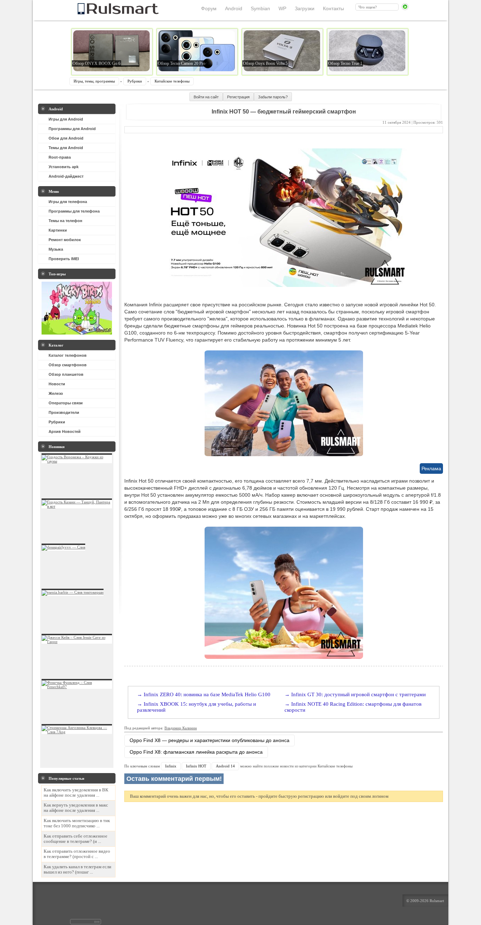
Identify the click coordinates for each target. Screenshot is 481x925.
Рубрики (134, 81)
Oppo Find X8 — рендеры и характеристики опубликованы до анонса (209, 740)
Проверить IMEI (64, 259)
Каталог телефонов (68, 355)
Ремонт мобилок (65, 240)
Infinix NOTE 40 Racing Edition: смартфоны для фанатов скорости (353, 707)
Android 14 (225, 766)
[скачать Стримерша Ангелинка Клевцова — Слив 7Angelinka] (77, 732)
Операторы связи (66, 403)
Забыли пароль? (273, 97)
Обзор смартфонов (68, 365)
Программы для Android (72, 129)
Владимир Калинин (180, 728)
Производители (64, 412)
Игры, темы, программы (94, 81)
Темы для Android (66, 148)
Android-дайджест (66, 176)
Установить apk (64, 167)
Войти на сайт (206, 97)
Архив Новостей (65, 431)
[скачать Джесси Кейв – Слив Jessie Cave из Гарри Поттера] (77, 641)
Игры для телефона (68, 202)
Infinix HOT (196, 766)
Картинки (58, 230)
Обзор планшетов (66, 374)
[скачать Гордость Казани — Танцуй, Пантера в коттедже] (77, 506)
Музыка (56, 249)
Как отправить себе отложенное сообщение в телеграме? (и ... (75, 839)
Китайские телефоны (172, 81)
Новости (57, 384)
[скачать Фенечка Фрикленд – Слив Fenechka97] (77, 687)
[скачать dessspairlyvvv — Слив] (63, 547)
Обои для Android (66, 138)
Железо (56, 393)
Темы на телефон (65, 221)
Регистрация (238, 97)
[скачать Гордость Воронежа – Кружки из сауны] (77, 461)
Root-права (60, 157)
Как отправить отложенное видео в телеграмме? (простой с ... (77, 854)
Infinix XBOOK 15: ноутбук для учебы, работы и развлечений (196, 707)
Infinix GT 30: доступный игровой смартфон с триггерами (358, 694)
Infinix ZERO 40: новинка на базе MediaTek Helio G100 (207, 694)
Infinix (170, 766)
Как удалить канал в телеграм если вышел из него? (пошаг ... (77, 869)
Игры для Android (66, 119)
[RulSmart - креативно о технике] (106, 12)
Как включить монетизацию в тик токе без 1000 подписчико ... (77, 823)
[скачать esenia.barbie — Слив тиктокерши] (73, 592)
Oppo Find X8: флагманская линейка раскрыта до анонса (196, 752)
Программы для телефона (74, 211)
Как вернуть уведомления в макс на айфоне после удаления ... (76, 808)
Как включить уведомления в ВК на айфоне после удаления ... (76, 793)
